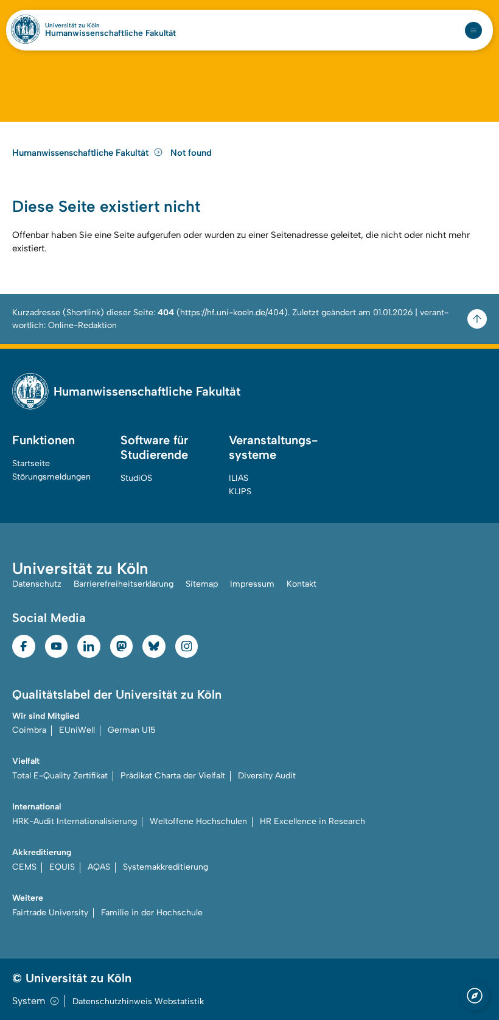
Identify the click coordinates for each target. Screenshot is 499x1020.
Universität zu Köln (72, 26)
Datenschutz (36, 584)
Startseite (31, 463)
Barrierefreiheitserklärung (123, 584)
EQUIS (62, 867)
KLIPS (240, 491)
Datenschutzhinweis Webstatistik (138, 1001)
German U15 (132, 730)
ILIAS (238, 478)
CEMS (24, 867)
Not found (191, 152)
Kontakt (301, 584)
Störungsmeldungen (51, 477)
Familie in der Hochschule (152, 912)
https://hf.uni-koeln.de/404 (232, 312)
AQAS (99, 867)
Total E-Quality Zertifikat (60, 775)
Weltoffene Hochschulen (198, 821)
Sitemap (202, 584)
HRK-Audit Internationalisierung (74, 821)
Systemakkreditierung (165, 867)
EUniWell (77, 730)
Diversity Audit (267, 775)
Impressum (252, 584)
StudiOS (136, 478)
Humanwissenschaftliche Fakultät (110, 33)
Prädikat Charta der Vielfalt (172, 775)
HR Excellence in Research (312, 821)
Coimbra (29, 730)
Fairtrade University (50, 912)
